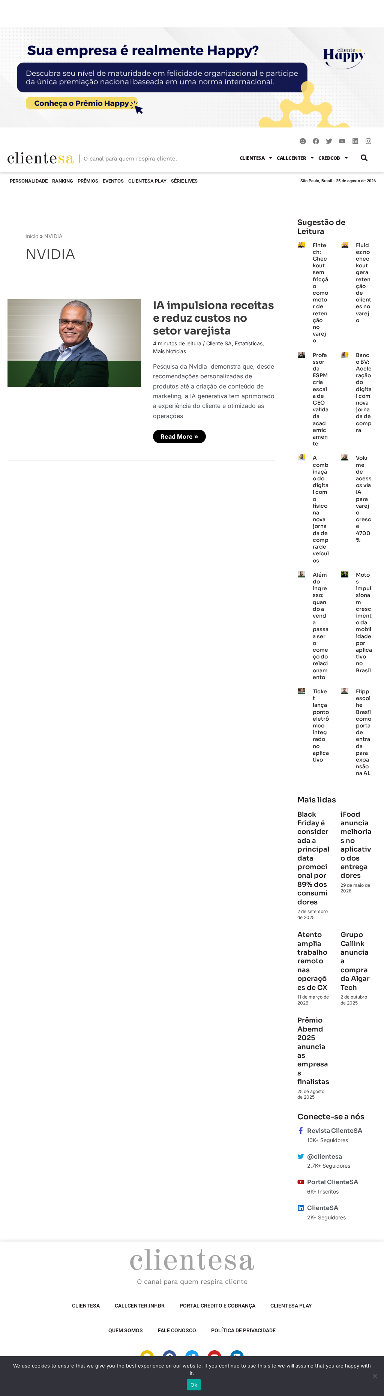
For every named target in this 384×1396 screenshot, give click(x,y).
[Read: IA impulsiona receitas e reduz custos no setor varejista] (74, 342)
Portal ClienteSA (332, 1182)
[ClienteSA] (300, 1207)
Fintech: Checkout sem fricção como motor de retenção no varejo (320, 293)
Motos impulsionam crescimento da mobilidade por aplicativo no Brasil (364, 622)
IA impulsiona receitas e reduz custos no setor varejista (213, 318)
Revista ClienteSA (334, 1131)
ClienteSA (252, 157)
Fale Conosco (177, 1330)
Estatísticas (248, 343)
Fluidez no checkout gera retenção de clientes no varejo (363, 283)
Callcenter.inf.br (140, 1306)
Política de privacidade (243, 1330)
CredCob (329, 157)
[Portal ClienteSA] (300, 1182)
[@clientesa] (300, 1156)
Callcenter (291, 157)
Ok (193, 1385)
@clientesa (324, 1157)
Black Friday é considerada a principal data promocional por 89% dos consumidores (313, 858)
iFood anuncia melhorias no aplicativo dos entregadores (356, 845)
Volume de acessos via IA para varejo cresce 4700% (364, 498)
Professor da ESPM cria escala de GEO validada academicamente (320, 399)
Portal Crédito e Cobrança (217, 1306)
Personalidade (29, 181)
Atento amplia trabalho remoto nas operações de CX (313, 961)
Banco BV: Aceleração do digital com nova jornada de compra (364, 392)
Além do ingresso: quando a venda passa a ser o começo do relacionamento (320, 626)
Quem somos (125, 1330)
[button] (364, 157)
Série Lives (184, 181)
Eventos (113, 181)
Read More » (179, 435)
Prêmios (88, 181)
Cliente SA (219, 343)
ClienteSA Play (147, 181)
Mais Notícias (169, 351)
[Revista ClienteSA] (300, 1130)
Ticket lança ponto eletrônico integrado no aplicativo (321, 725)
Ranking (62, 181)
